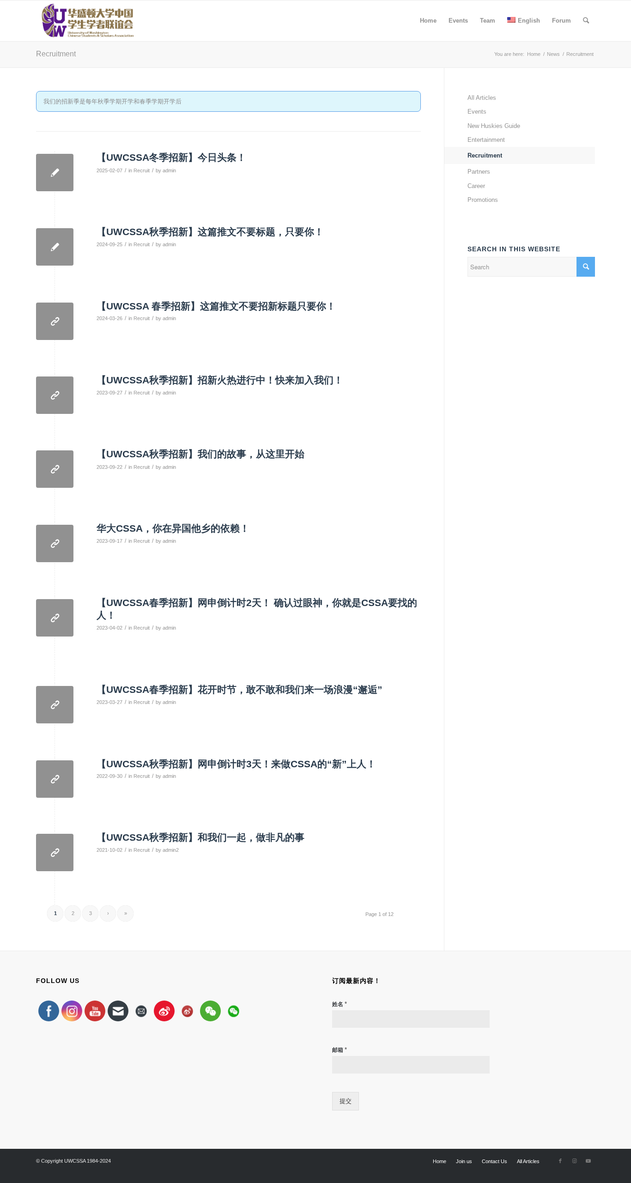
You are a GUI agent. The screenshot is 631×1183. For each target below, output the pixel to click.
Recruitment (56, 54)
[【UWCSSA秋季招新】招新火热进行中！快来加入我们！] (54, 395)
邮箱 (339, 1049)
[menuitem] (428, 20)
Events (476, 111)
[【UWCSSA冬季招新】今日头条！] (54, 172)
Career (476, 185)
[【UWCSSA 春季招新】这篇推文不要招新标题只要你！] (54, 321)
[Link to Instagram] (574, 1161)
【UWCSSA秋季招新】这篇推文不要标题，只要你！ (210, 231)
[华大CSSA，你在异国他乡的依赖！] (54, 543)
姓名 (339, 1004)
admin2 (171, 850)
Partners (478, 171)
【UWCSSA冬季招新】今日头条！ (171, 157)
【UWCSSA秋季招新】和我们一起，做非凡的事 (200, 837)
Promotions (482, 199)
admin (169, 170)
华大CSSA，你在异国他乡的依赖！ (173, 528)
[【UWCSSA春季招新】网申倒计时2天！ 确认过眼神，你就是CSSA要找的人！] (54, 618)
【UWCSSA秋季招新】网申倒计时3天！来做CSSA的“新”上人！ (236, 763)
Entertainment (486, 139)
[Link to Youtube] (588, 1161)
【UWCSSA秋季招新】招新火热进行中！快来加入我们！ (220, 380)
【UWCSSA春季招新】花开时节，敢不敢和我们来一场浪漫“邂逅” (239, 689)
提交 (346, 1101)
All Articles (481, 97)
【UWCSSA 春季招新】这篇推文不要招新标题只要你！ (216, 306)
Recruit (141, 170)
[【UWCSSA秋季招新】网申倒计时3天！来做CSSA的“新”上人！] (54, 779)
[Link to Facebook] (560, 1161)
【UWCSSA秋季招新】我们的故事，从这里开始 (200, 454)
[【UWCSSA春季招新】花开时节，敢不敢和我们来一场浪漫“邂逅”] (54, 704)
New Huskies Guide (493, 125)
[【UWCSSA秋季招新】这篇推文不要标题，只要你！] (54, 247)
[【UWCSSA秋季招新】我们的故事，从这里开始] (54, 469)
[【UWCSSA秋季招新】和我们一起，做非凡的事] (54, 852)
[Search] (586, 20)
